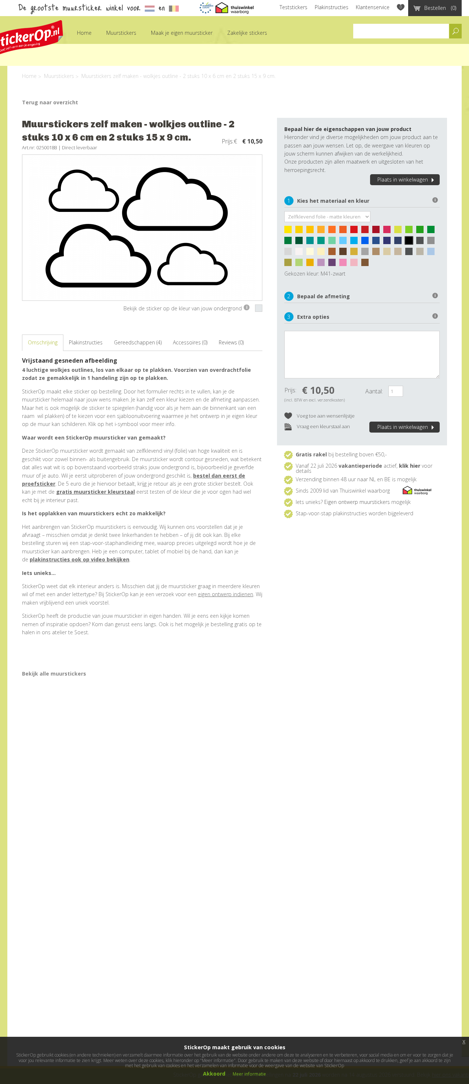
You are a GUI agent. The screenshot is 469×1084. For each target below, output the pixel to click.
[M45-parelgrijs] (289, 253)
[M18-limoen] (410, 231)
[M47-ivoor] (311, 253)
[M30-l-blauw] (344, 242)
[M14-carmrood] (377, 231)
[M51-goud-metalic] (355, 253)
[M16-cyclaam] (388, 231)
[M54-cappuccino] (377, 253)
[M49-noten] (333, 253)
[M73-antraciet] (410, 253)
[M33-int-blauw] (377, 242)
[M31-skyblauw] (355, 242)
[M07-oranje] (333, 231)
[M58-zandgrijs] (421, 253)
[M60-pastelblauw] (432, 253)
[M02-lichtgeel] (300, 231)
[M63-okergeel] (311, 264)
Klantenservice (372, 7)
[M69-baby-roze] (355, 264)
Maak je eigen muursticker (182, 32)
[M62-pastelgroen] (300, 264)
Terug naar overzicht (50, 102)
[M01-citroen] (289, 231)
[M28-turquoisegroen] (322, 242)
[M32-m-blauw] (366, 242)
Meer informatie (249, 1074)
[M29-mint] (333, 242)
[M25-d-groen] (300, 242)
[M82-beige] (388, 253)
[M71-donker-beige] (399, 253)
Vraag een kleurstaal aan (323, 426)
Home (84, 32)
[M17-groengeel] (399, 231)
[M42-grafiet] (421, 242)
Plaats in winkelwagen (402, 179)
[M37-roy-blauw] (388, 242)
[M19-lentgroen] (421, 231)
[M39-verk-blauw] (399, 242)
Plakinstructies (331, 7)
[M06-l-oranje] (322, 231)
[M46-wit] (300, 253)
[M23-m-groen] (289, 242)
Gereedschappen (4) (138, 342)
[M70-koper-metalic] (366, 264)
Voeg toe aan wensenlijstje (325, 415)
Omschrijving (43, 342)
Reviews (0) (231, 342)
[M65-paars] (333, 264)
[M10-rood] (355, 231)
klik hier (409, 465)
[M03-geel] (311, 231)
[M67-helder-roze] (344, 264)
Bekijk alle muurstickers (54, 673)
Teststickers (293, 7)
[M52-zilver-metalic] (366, 253)
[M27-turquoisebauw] (311, 242)
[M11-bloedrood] (366, 231)
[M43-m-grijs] (432, 242)
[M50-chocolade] (344, 253)
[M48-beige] (322, 253)
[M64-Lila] (322, 264)
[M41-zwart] (410, 242)
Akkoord (214, 1073)
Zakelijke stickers (247, 32)
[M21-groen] (432, 231)
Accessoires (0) (190, 342)
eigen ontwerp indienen (225, 594)
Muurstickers (121, 32)
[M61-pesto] (289, 264)
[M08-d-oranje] (344, 231)
